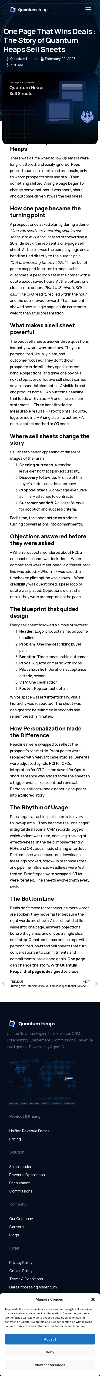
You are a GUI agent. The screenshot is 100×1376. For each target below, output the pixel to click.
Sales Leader (20, 1166)
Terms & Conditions (26, 1278)
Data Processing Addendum (33, 1287)
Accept (50, 1339)
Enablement (19, 1182)
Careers (16, 1226)
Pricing (15, 1139)
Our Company (21, 1218)
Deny (50, 1352)
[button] (93, 1299)
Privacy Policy (20, 1262)
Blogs (14, 1235)
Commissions (21, 1191)
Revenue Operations (27, 1174)
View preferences (50, 1365)
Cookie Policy (20, 1270)
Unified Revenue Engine (29, 1130)
